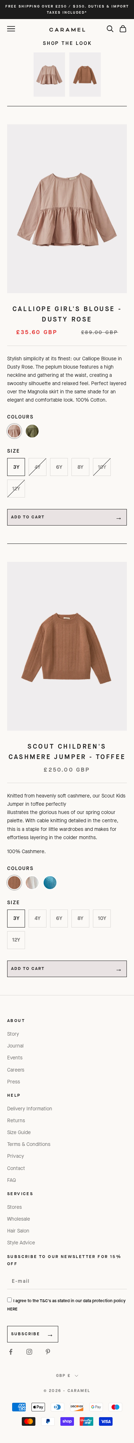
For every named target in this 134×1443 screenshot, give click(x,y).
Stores (14, 1207)
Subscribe (25, 1334)
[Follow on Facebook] (10, 1351)
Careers (15, 1070)
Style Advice (21, 1242)
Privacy (15, 1156)
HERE (12, 1309)
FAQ (11, 1180)
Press (13, 1081)
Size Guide (19, 1132)
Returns (16, 1120)
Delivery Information (29, 1108)
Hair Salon (18, 1230)
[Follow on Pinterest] (47, 1351)
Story (13, 1034)
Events (15, 1057)
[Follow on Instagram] (29, 1351)
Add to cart (28, 517)
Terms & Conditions (28, 1144)
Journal (15, 1045)
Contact (16, 1168)
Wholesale (18, 1219)
